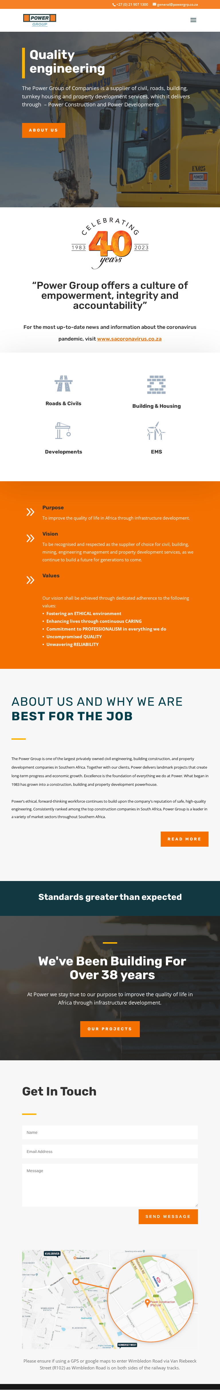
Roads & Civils (63, 403)
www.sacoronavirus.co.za (129, 339)
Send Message (168, 1216)
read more (185, 839)
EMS (156, 452)
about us (43, 130)
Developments (63, 452)
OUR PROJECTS (110, 1029)
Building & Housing (156, 406)
